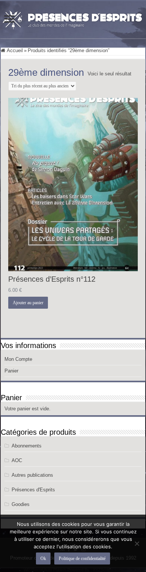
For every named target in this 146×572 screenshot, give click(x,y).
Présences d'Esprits (33, 489)
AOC (17, 460)
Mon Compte (18, 359)
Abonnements (27, 446)
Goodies (21, 504)
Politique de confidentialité (82, 558)
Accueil (15, 50)
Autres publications (32, 475)
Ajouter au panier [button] (28, 302)
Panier (11, 371)
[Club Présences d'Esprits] (73, 18)
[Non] (136, 543)
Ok (43, 558)
